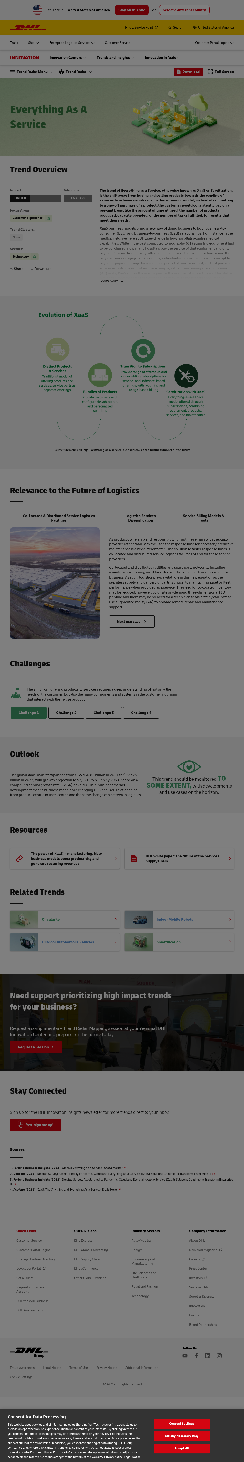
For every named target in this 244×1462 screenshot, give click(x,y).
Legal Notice (132, 1457)
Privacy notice (113, 1457)
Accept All (182, 1448)
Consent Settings (181, 1424)
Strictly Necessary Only (181, 1436)
